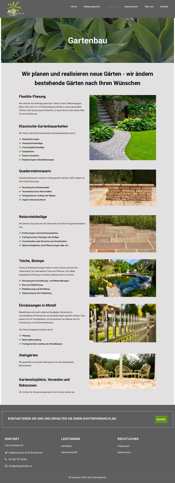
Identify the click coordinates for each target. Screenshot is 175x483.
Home (74, 6)
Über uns (149, 6)
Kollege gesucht (92, 6)
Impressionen (131, 6)
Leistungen (112, 6)
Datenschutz (124, 452)
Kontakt (164, 6)
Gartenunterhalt (69, 452)
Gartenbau (66, 446)
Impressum (124, 446)
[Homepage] (15, 4)
